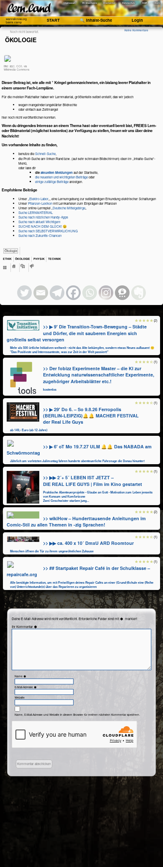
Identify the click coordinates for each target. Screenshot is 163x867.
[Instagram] (106, 292)
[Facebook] (73, 292)
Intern (156, 3)
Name (21, 676)
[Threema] (122, 292)
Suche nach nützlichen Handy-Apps (43, 217)
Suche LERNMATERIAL (35, 212)
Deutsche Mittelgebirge (69, 208)
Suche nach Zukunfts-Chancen (39, 235)
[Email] (40, 292)
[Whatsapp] (89, 292)
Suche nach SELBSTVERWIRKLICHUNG (48, 231)
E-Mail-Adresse (26, 687)
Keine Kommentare (136, 30)
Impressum (70, 3)
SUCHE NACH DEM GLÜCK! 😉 (42, 226)
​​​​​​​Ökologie (11, 250)
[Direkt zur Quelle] (23, 325)
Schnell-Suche (45, 153)
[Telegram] (57, 292)
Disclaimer (109, 3)
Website (20, 697)
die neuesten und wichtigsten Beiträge (61, 177)
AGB (144, 3)
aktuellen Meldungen (57, 172)
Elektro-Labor (38, 198)
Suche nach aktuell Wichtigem (39, 221)
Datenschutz (128, 3)
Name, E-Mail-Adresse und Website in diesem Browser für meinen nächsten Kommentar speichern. (77, 715)
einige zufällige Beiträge (52, 181)
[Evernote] (138, 292)
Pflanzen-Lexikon (40, 203)
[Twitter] (24, 292)
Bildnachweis (89, 3)
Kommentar (27, 626)
